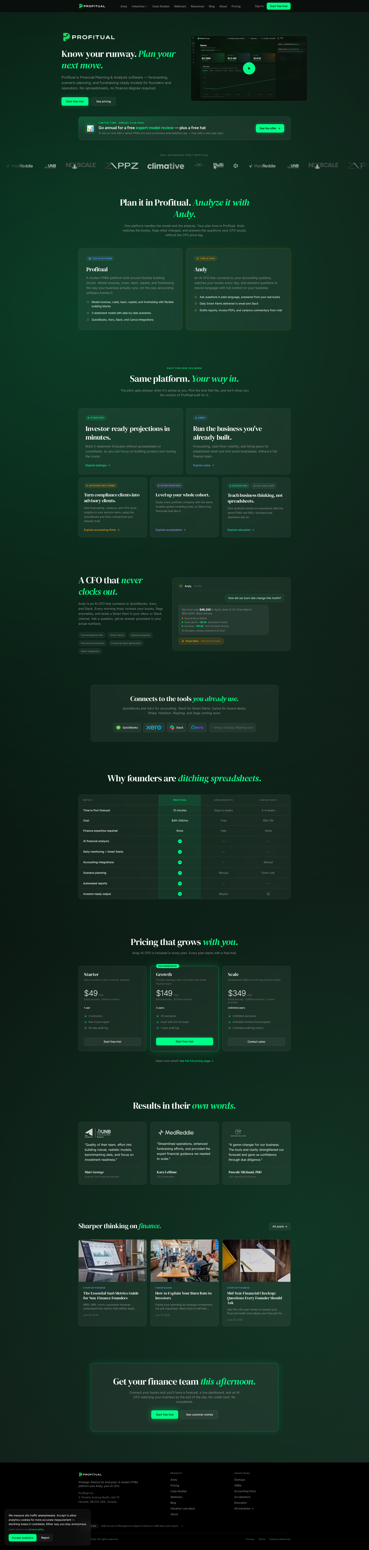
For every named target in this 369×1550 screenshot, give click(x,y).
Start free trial (279, 6)
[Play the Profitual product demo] (249, 68)
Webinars (180, 6)
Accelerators (242, 1497)
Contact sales (256, 1041)
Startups (239, 1479)
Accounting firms (245, 1491)
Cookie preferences (280, 1539)
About (223, 6)
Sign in (259, 6)
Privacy (250, 1539)
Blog (212, 6)
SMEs (237, 1485)
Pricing (236, 6)
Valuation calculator (182, 1508)
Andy (124, 6)
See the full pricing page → (197, 1060)
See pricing (103, 101)
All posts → (280, 1226)
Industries (138, 6)
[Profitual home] (92, 6)
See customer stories (199, 1414)
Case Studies (161, 6)
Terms (261, 1539)
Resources (197, 6)
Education (240, 1502)
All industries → (243, 1508)
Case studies (178, 1491)
